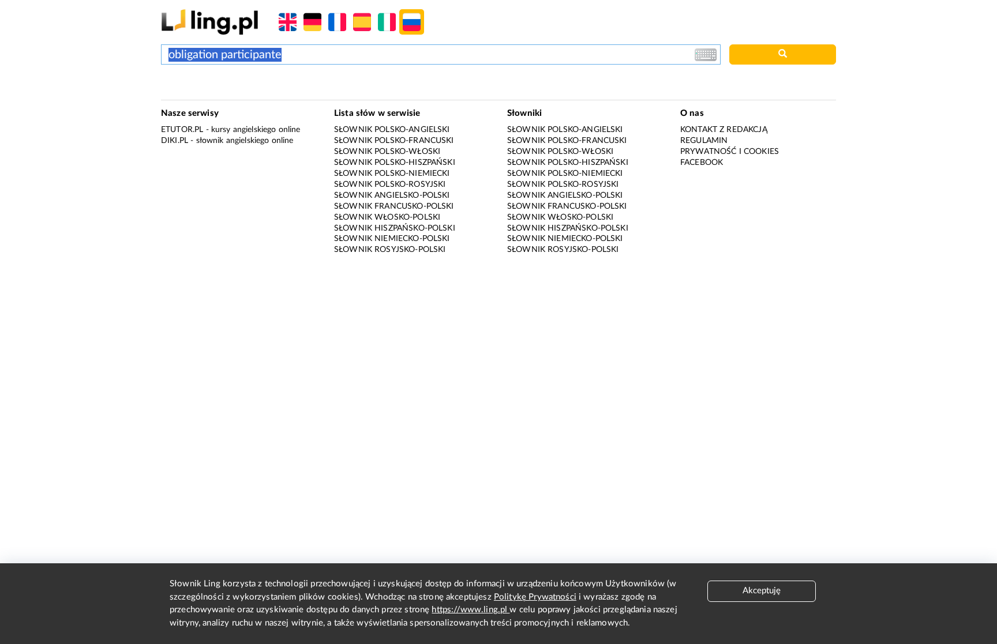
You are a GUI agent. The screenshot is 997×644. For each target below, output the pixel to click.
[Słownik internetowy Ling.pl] (210, 21)
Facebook (701, 163)
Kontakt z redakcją (723, 130)
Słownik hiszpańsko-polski (394, 228)
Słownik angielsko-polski (392, 195)
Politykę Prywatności (535, 597)
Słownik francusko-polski (394, 206)
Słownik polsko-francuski (394, 141)
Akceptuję (762, 590)
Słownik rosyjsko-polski (389, 250)
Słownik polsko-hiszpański (394, 163)
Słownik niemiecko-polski (392, 239)
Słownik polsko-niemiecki (392, 174)
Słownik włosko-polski (387, 217)
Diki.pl (174, 141)
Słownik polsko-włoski (387, 152)
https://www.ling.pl (470, 609)
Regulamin (704, 141)
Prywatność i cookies (729, 152)
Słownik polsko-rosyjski (389, 184)
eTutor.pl (182, 130)
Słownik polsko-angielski (392, 130)
